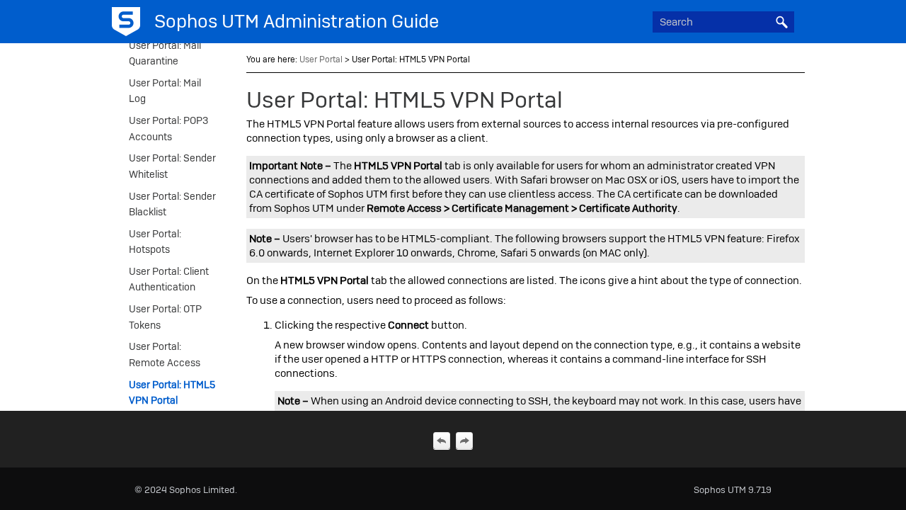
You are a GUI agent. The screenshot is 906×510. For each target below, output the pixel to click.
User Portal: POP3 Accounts (168, 128)
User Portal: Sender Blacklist (172, 204)
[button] (781, 22)
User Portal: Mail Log (165, 90)
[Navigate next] (464, 440)
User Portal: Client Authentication (169, 279)
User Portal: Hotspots (155, 241)
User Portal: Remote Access (164, 354)
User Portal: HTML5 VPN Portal (172, 392)
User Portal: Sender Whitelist (172, 166)
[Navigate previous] (441, 440)
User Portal (321, 59)
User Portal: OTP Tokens (165, 316)
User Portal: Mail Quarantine (165, 53)
